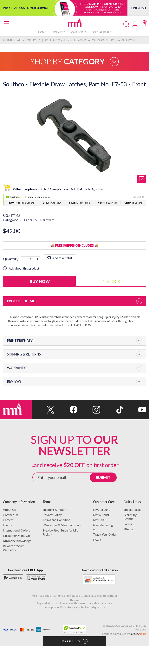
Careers (8, 520)
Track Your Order (105, 534)
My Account (101, 509)
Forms (128, 524)
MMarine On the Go (16, 535)
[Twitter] (43, 409)
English (138, 8)
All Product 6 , (29, 220)
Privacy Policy (52, 515)
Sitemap (129, 529)
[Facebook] (66, 409)
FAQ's (97, 539)
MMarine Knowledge (17, 541)
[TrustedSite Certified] (74, 630)
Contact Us (10, 515)
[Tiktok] (111, 409)
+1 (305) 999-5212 (110, 6)
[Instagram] (88, 409)
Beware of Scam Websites (13, 548)
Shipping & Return (54, 509)
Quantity (10, 259)
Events (7, 525)
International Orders (16, 530)
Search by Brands (130, 517)
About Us (9, 509)
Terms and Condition (56, 520)
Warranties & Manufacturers (62, 525)
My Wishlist (101, 515)
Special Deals (132, 509)
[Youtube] (134, 409)
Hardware (47, 220)
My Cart (98, 520)
